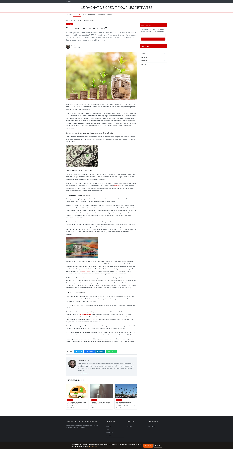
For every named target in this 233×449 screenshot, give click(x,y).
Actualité (77, 14)
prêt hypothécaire (85, 314)
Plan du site (151, 426)
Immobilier (101, 14)
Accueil (69, 14)
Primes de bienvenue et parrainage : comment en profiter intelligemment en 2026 (77, 403)
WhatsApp (112, 351)
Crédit (84, 14)
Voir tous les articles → (84, 373)
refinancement (86, 271)
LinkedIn (101, 351)
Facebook (90, 351)
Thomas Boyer (83, 360)
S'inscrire (153, 39)
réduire (116, 186)
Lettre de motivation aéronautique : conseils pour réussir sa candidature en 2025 (101, 403)
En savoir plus (93, 446)
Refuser (157, 445)
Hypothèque (92, 14)
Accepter (148, 445)
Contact (129, 426)
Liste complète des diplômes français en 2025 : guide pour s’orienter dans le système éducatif (125, 403)
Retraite (109, 14)
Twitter (80, 351)
